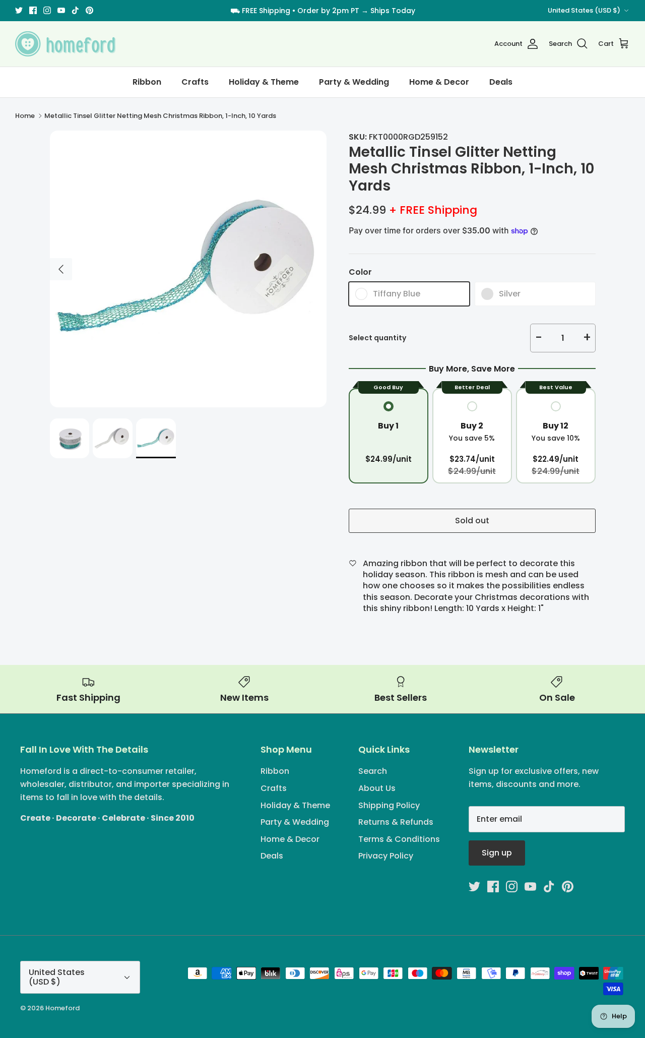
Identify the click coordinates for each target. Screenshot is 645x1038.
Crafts (195, 82)
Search (372, 771)
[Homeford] (65, 43)
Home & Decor (439, 82)
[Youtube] (61, 10)
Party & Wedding (354, 82)
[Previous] (61, 269)
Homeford (62, 1008)
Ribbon (147, 82)
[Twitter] (19, 10)
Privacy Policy (385, 856)
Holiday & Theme (264, 82)
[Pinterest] (89, 10)
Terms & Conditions (399, 839)
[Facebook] (33, 10)
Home (25, 115)
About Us (377, 788)
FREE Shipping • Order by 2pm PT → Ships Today (328, 11)
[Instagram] (47, 10)
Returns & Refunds (395, 822)
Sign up (497, 853)
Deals (500, 82)
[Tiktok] (75, 10)
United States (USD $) (584, 10)
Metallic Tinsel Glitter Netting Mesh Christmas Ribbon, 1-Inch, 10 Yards (160, 115)
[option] (188, 269)
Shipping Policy (389, 805)
